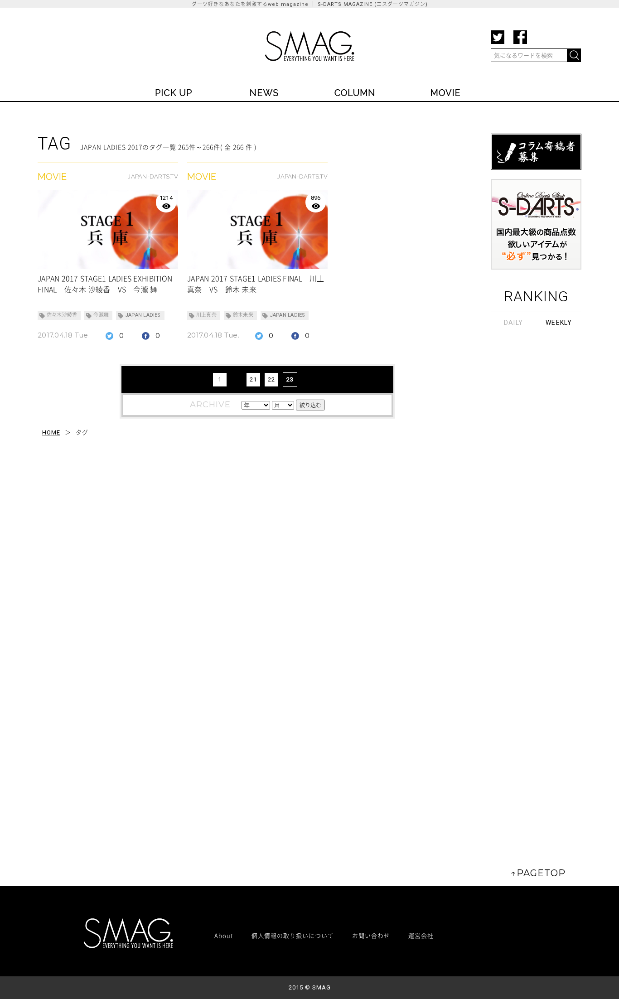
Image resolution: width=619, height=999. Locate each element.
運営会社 (421, 935)
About (223, 935)
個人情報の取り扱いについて (292, 935)
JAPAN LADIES (143, 315)
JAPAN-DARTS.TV (153, 176)
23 (290, 379)
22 (271, 379)
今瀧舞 (101, 315)
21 (253, 379)
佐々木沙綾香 (62, 315)
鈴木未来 (243, 315)
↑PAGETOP (538, 873)
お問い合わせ (371, 935)
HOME (51, 432)
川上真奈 (206, 315)
